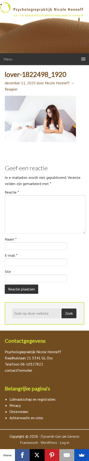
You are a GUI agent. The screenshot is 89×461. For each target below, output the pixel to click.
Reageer (11, 89)
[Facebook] (22, 455)
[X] (37, 455)
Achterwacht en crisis (26, 417)
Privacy (15, 405)
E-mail (11, 255)
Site (8, 271)
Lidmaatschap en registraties (32, 399)
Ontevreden (18, 411)
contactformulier (18, 370)
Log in (64, 442)
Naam (11, 239)
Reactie (12, 192)
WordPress (49, 442)
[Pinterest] (52, 455)
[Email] (66, 455)
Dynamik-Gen (51, 436)
